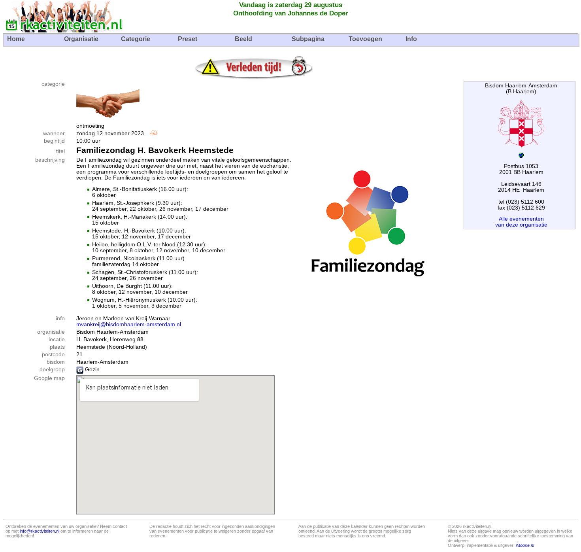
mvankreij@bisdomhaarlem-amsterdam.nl (128, 324)
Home (16, 39)
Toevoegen (365, 39)
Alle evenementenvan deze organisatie (521, 222)
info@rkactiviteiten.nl (39, 531)
